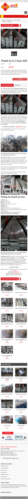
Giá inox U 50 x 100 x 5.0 (21, 308)
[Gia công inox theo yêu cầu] (21, 372)
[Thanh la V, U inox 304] (21, 388)
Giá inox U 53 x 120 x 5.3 (7, 308)
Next (25, 438)
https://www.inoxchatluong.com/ (15, 274)
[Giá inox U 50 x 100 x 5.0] (21, 302)
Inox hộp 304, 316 (7, 409)
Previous (3, 438)
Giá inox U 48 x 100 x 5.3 (7, 324)
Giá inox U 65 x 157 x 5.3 (21, 292)
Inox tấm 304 (7, 425)
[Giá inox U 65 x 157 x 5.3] (21, 286)
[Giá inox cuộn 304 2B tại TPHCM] (7, 372)
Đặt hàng (19, 79)
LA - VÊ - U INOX (16, 20)
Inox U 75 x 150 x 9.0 (7, 292)
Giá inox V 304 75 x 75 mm (7, 340)
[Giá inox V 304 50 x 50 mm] (7, 349)
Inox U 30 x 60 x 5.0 (21, 324)
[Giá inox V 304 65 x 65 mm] (21, 333)
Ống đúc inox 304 (4, 465)
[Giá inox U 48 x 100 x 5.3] (7, 318)
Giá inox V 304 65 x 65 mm (21, 340)
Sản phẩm (9, 20)
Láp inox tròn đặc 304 (7, 394)
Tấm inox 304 (3, 472)
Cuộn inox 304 (4, 470)
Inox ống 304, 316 (21, 409)
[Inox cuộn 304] (21, 419)
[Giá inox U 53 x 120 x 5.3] (7, 302)
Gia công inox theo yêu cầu (21, 378)
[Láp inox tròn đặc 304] (7, 388)
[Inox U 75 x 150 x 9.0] (7, 286)
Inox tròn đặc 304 (4, 468)
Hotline (25, 15)
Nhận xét (17, 85)
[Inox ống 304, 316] (21, 403)
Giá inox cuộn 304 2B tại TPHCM (7, 378)
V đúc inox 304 (4, 476)
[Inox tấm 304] (7, 419)
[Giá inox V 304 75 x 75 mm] (7, 333)
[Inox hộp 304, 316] (7, 403)
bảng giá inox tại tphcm (6, 478)
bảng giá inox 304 (4, 474)
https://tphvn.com (13, 458)
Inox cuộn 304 (21, 425)
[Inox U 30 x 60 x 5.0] (21, 318)
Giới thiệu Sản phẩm (7, 85)
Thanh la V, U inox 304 (21, 394)
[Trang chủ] (9, 6)
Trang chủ (3, 20)
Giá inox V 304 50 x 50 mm (7, 356)
